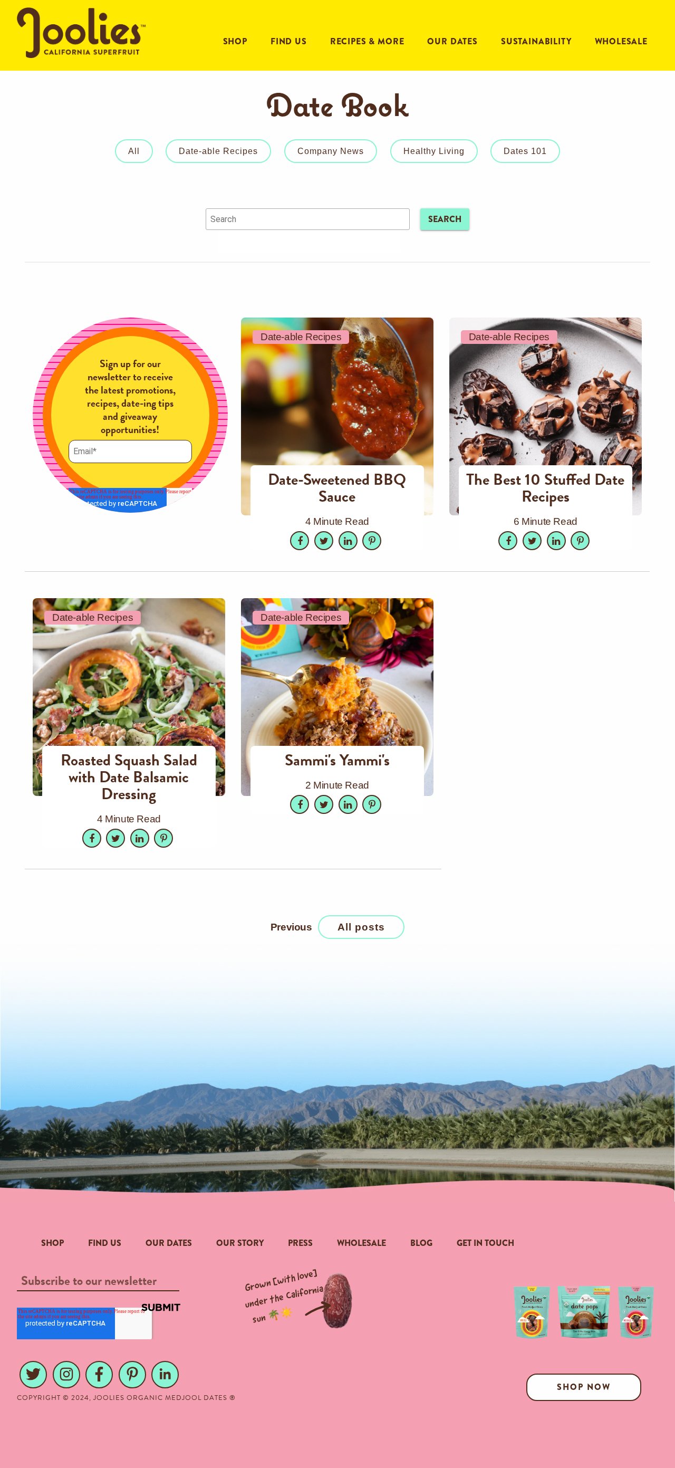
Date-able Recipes (218, 151)
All (134, 151)
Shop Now (584, 1387)
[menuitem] (235, 41)
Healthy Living (434, 151)
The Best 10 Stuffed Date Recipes (545, 488)
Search (444, 219)
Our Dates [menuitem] (169, 1243)
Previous (291, 927)
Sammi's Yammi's (337, 760)
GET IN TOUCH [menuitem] (485, 1243)
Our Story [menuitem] (240, 1243)
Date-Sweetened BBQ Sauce (337, 488)
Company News (330, 151)
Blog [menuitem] (421, 1243)
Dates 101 (525, 151)
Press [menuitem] (300, 1243)
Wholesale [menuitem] (361, 1243)
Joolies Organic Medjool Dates (160, 1398)
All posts (361, 927)
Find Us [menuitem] (104, 1243)
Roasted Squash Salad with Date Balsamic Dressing (129, 777)
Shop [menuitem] (52, 1243)
